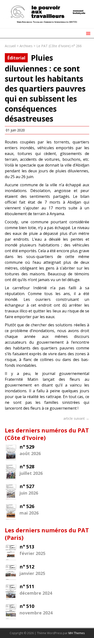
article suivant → (76, 418)
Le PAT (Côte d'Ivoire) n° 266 (59, 46)
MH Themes (76, 633)
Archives (26, 46)
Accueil (10, 46)
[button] (87, 33)
